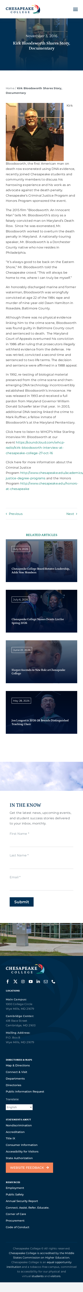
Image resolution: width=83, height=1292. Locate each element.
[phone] (53, 982)
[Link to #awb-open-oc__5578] (75, 9)
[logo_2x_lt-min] (25, 965)
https (20, 442)
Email (15, 877)
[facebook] (8, 982)
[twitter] (15, 982)
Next (70, 514)
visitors (55, 1276)
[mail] (46, 982)
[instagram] (23, 982)
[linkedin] (38, 982)
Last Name (19, 855)
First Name (19, 834)
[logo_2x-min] (23, 6)
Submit (21, 902)
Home (10, 88)
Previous (16, 514)
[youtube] (31, 982)
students (38, 1276)
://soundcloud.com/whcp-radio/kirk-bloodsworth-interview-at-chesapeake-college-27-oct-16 (35, 448)
